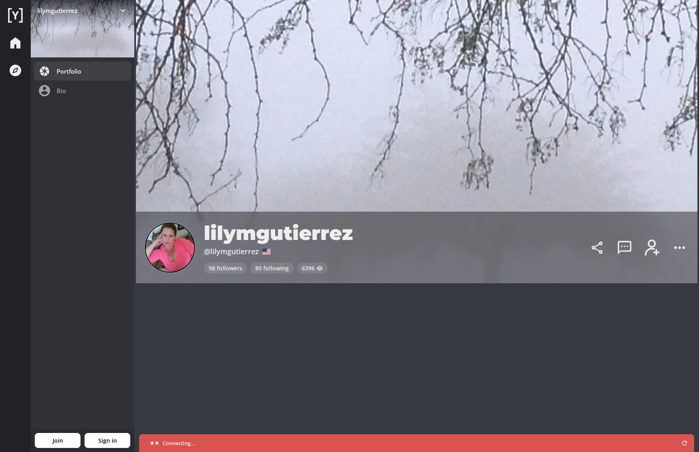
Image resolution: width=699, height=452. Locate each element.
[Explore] (15, 70)
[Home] (15, 15)
